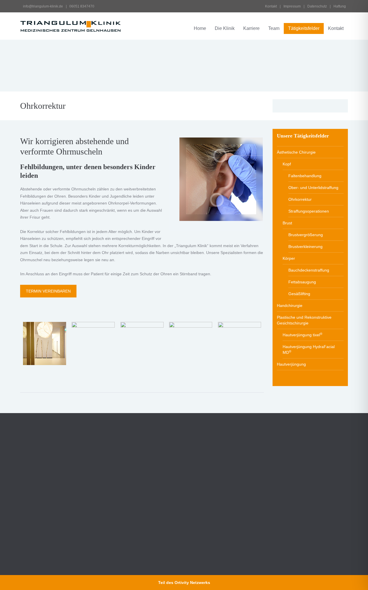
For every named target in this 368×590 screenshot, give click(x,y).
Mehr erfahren (207, 518)
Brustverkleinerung (305, 246)
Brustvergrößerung (305, 234)
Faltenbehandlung (304, 175)
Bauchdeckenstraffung (308, 270)
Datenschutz (317, 6)
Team (273, 28)
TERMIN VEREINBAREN (48, 291)
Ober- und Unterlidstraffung (313, 187)
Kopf (287, 164)
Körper (289, 258)
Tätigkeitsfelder (303, 28)
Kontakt (271, 6)
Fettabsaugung (302, 282)
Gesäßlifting (299, 293)
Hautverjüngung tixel (302, 334)
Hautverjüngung (291, 364)
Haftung (340, 6)
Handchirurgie (289, 305)
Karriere (251, 28)
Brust (287, 223)
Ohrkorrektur (300, 199)
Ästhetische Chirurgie (296, 152)
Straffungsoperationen (308, 211)
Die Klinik (225, 28)
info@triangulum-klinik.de (42, 6)
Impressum (292, 6)
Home (200, 28)
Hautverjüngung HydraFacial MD (309, 349)
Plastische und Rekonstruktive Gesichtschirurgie (304, 320)
